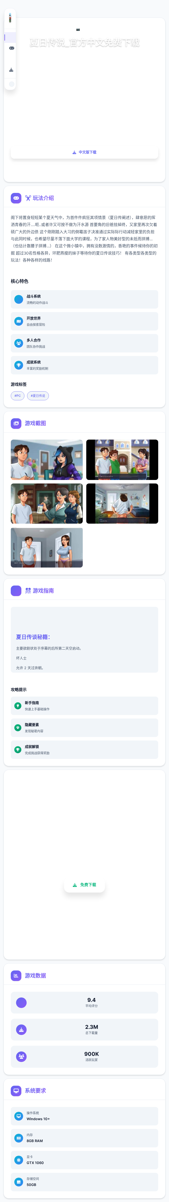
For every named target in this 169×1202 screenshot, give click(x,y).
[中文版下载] (10, 69)
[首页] (10, 37)
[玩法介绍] (10, 48)
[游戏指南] (10, 59)
